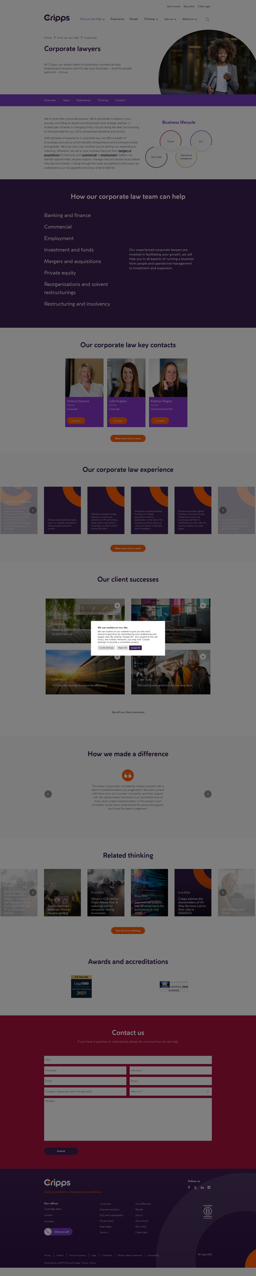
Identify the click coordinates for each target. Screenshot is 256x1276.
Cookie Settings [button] (106, 648)
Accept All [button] (135, 648)
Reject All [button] (122, 648)
